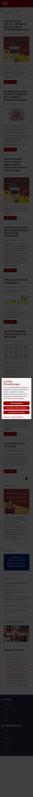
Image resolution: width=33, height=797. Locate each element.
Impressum (6, 417)
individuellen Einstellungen (15, 398)
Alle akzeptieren (16, 403)
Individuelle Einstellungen (16, 412)
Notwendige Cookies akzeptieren (16, 408)
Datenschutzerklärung (17, 417)
